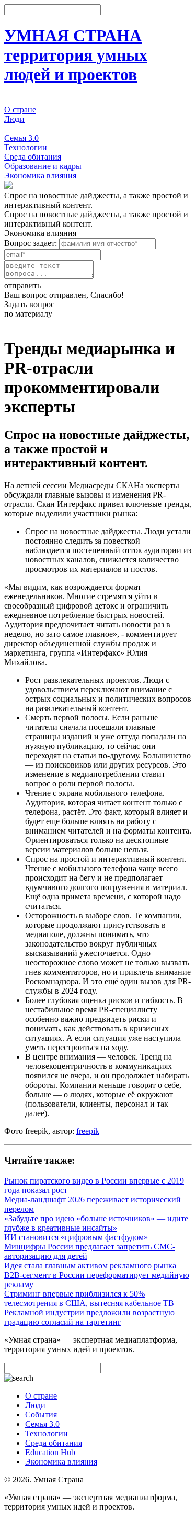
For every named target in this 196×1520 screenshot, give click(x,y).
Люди (14, 119)
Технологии (25, 147)
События (20, 128)
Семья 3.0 (21, 137)
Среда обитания (32, 156)
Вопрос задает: (30, 243)
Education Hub (50, 1452)
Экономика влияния (40, 175)
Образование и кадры (43, 166)
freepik (87, 1131)
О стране (20, 109)
